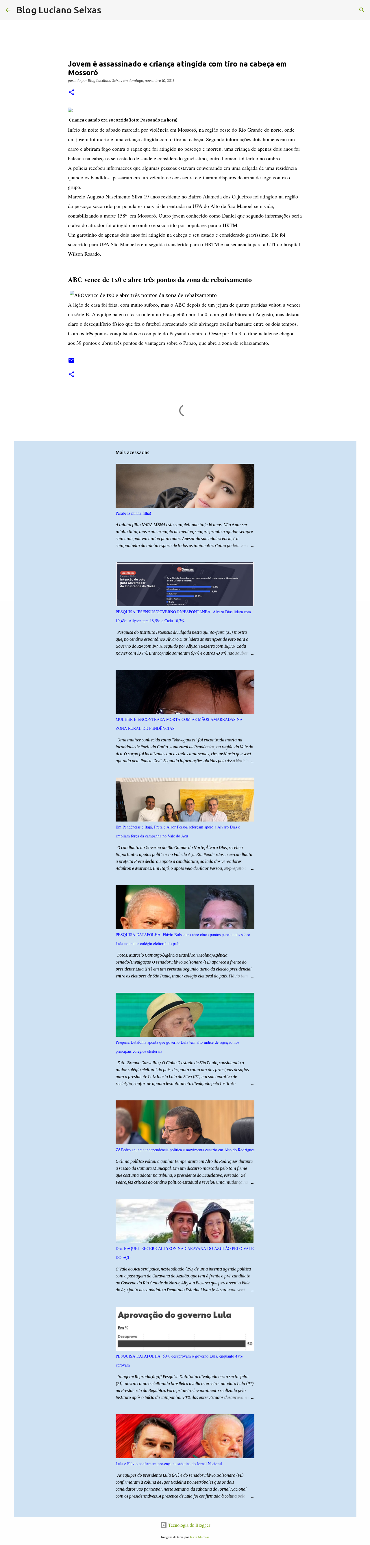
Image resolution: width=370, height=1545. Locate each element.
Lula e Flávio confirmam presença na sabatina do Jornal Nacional (169, 1463)
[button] (71, 93)
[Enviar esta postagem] (71, 362)
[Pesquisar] (109, 10)
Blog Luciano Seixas (58, 10)
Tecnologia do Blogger (188, 1525)
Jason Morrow (199, 1537)
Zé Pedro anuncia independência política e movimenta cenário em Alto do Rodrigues (185, 1149)
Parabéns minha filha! (133, 513)
